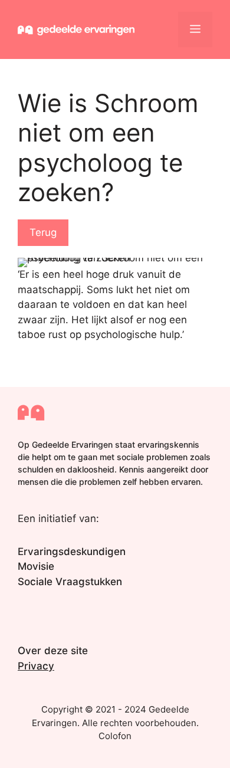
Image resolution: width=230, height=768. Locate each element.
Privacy (36, 666)
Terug (43, 232)
